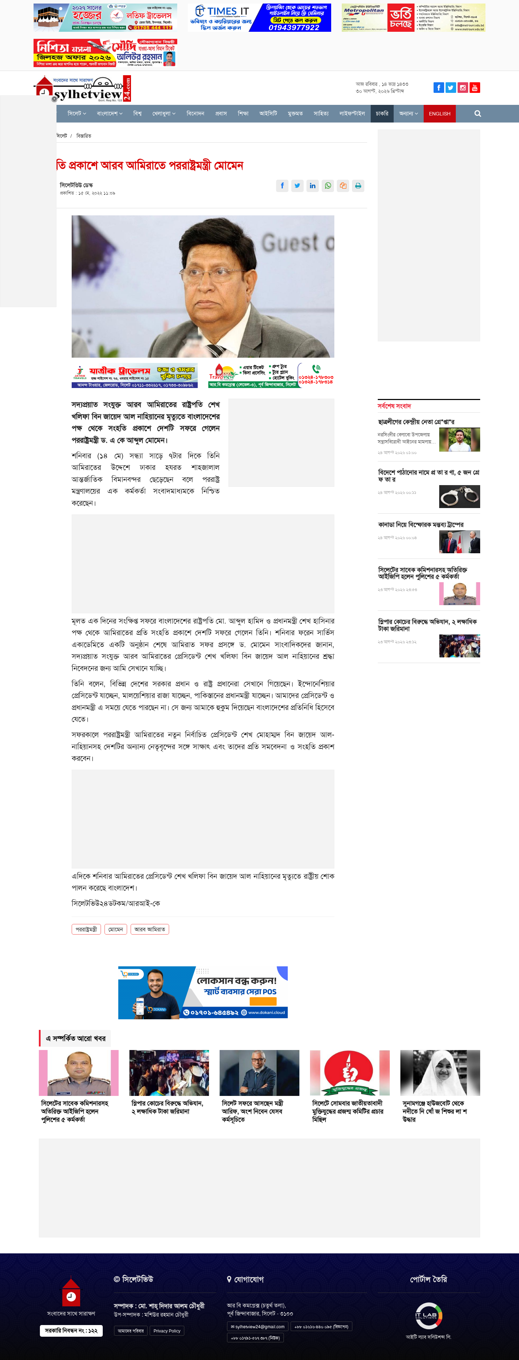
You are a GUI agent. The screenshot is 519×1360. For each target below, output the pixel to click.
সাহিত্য (321, 113)
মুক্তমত (295, 113)
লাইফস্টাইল (352, 113)
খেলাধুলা (162, 113)
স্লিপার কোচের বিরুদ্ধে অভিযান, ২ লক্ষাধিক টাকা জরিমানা (427, 625)
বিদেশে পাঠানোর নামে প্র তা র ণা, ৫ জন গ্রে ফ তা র (428, 476)
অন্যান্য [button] (406, 113)
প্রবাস (221, 113)
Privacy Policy (167, 1331)
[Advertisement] (282, 446)
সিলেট (75, 113)
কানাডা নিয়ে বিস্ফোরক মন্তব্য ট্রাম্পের (421, 524)
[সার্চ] (477, 113)
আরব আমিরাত (150, 929)
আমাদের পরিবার (131, 1331)
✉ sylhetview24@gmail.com (258, 1327)
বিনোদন (195, 113)
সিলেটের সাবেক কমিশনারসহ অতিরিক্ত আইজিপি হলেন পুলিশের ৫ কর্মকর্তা (422, 573)
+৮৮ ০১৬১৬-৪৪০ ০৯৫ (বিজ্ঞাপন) (321, 1327)
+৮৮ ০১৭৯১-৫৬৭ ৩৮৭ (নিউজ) (255, 1338)
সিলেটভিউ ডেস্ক (76, 185)
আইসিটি (268, 113)
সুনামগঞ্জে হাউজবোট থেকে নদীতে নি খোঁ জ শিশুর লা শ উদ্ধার (435, 1111)
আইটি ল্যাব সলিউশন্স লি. (429, 1337)
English (440, 114)
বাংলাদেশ (108, 113)
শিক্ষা (243, 113)
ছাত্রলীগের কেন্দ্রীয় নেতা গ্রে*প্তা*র (416, 422)
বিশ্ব (137, 113)
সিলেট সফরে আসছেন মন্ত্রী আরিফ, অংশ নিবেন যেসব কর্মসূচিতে (252, 1111)
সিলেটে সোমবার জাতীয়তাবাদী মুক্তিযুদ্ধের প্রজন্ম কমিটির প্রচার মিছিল (347, 1111)
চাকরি (382, 113)
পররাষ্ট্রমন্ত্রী (86, 929)
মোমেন (115, 929)
